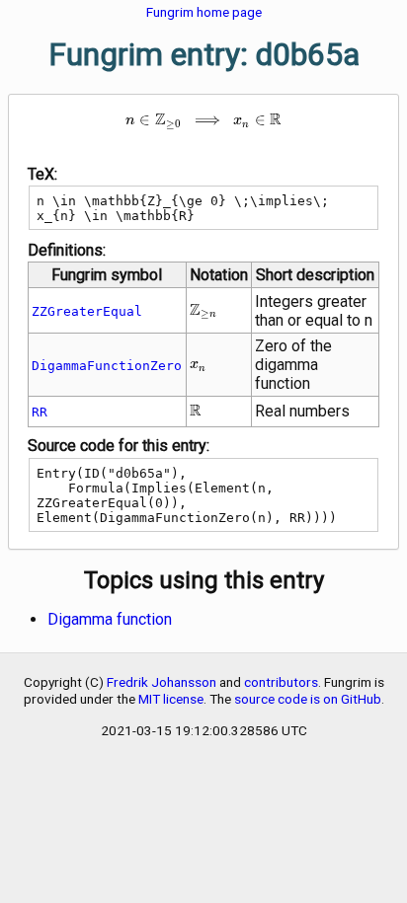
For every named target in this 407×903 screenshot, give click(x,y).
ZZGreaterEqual (87, 311)
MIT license (171, 699)
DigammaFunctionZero (107, 365)
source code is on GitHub (307, 699)
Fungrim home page (204, 12)
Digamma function (109, 619)
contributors (281, 682)
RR (39, 412)
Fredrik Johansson (161, 682)
